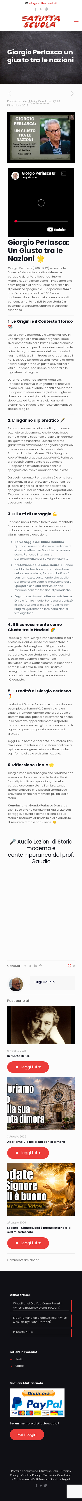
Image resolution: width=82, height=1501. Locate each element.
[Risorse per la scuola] (41, 21)
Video (19, 1366)
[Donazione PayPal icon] (46, 9)
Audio (19, 1359)
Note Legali (62, 1479)
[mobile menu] (76, 21)
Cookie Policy (30, 1475)
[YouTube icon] (41, 9)
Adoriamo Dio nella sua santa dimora (36, 1142)
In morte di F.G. (18, 1056)
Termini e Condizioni (57, 1475)
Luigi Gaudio (40, 101)
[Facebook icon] (35, 9)
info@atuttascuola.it (43, 3)
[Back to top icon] (73, 1492)
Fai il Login (27, 1434)
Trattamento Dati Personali (33, 1479)
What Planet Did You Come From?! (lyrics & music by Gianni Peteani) (37, 1305)
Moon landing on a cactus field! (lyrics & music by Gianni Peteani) (40, 1320)
